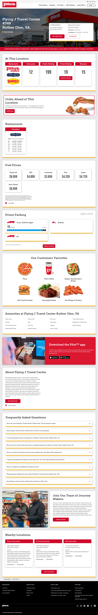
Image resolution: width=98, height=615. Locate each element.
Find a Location (49, 572)
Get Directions (57, 36)
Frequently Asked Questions (8, 590)
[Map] (67, 391)
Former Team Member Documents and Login (61, 590)
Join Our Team (60, 519)
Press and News (6, 593)
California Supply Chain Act (81, 599)
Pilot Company (12, 405)
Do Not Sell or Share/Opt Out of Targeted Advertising (84, 596)
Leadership (29, 590)
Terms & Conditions (79, 588)
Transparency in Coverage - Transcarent (59, 593)
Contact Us (4, 588)
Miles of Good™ (30, 593)
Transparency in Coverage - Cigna (58, 595)
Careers (28, 595)
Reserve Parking (66, 78)
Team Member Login (55, 588)
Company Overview (31, 588)
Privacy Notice (78, 590)
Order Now (72, 36)
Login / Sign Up (92, 1)
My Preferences (78, 593)
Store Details (20, 564)
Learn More (11, 203)
